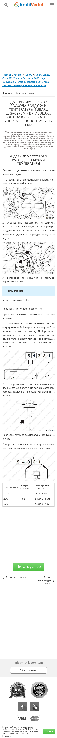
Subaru (28, 74)
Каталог (18, 74)
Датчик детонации (16, 577)
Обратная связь (28, 670)
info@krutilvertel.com (28, 662)
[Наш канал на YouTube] (34, 706)
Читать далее (28, 566)
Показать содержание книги (18, 93)
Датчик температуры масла (44, 580)
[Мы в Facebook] (22, 706)
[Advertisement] (28, 40)
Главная (7, 74)
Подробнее (7, 735)
